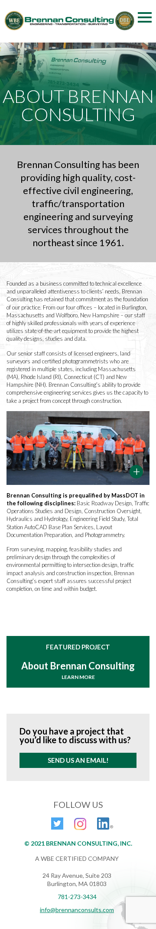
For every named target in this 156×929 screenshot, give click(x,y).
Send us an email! (78, 760)
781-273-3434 (77, 896)
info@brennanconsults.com (77, 909)
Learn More (78, 677)
